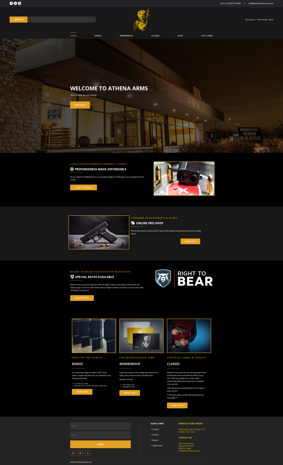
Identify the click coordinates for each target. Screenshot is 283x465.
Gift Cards (207, 35)
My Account (250, 19)
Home (73, 35)
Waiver (155, 440)
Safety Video (157, 445)
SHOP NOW (79, 105)
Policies (155, 435)
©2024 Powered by (78, 462)
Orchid (88, 462)
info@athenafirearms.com (261, 3)
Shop (180, 35)
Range (98, 35)
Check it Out (82, 298)
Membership (126, 35)
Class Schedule (84, 187)
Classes (155, 35)
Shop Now (190, 241)
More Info (82, 392)
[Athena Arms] (141, 19)
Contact (155, 429)
